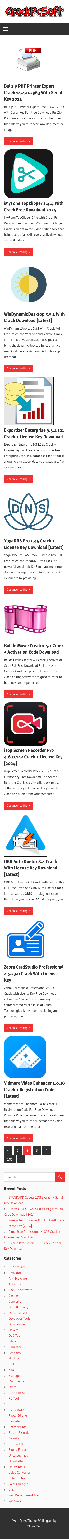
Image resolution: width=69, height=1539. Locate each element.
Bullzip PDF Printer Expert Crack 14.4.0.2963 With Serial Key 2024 (33, 92)
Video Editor (17, 1478)
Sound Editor (17, 1450)
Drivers (13, 1330)
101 (10, 1159)
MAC (12, 1370)
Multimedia (16, 1381)
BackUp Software (20, 1290)
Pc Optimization (19, 1393)
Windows (15, 1501)
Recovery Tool (18, 1427)
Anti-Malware (18, 1278)
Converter (15, 1301)
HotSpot (14, 1358)
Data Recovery (18, 1307)
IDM (11, 1364)
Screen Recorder (19, 1432)
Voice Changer (18, 1484)
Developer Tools (19, 1318)
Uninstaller (16, 1461)
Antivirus (15, 1284)
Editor (13, 1341)
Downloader (17, 1324)
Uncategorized (18, 1455)
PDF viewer (16, 1410)
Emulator (15, 1347)
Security (14, 1438)
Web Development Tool (24, 1495)
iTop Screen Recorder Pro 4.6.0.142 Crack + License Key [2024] (33, 756)
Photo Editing (18, 1415)
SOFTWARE (16, 1444)
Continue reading (17, 141)
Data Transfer (18, 1313)
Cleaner (14, 1295)
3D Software (17, 1267)
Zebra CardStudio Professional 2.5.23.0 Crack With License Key (33, 973)
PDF (11, 1404)
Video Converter (19, 1472)
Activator (15, 1273)
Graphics (15, 1353)
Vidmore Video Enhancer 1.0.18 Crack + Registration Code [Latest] (34, 1089)
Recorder (15, 1421)
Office (12, 1387)
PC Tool (14, 1398)
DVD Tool (15, 1335)
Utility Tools (17, 1467)
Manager (15, 1375)
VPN (11, 1490)
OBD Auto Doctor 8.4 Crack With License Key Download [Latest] (30, 868)
